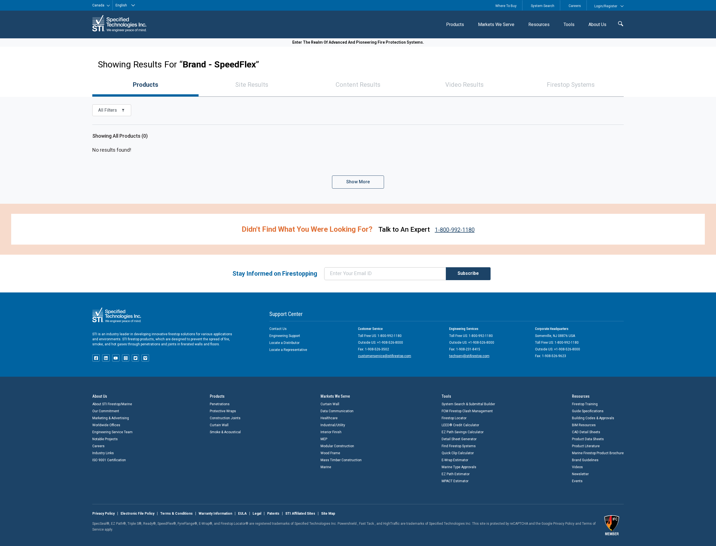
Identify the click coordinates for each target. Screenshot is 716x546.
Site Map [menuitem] (328, 513)
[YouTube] (115, 358)
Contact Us (278, 329)
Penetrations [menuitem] (220, 404)
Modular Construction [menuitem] (337, 446)
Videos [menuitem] (577, 467)
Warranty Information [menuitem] (215, 513)
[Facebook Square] (96, 358)
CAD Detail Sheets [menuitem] (586, 432)
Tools (569, 24)
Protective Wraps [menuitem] (223, 411)
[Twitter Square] (135, 358)
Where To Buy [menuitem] (506, 6)
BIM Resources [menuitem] (584, 425)
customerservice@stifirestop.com (384, 356)
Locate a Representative (288, 350)
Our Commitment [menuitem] (105, 411)
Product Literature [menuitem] (586, 446)
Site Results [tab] (251, 84)
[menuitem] (455, 24)
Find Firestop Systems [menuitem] (459, 446)
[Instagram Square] (125, 358)
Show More (358, 181)
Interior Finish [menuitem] (331, 432)
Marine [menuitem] (326, 467)
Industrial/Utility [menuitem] (333, 425)
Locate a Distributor (284, 343)
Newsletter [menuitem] (580, 474)
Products (455, 24)
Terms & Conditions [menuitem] (176, 513)
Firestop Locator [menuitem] (454, 418)
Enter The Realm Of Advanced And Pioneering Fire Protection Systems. (358, 42)
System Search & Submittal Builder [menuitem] (468, 404)
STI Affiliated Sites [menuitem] (300, 513)
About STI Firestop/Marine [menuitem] (112, 404)
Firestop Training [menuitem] (585, 404)
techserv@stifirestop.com (469, 356)
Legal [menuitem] (257, 513)
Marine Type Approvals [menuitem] (459, 467)
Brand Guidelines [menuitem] (585, 460)
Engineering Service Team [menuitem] (112, 432)
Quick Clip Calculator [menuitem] (458, 453)
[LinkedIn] (105, 358)
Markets (496, 24)
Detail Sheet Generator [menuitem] (459, 439)
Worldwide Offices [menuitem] (106, 425)
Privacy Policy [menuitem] (103, 513)
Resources (539, 24)
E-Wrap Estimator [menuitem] (455, 460)
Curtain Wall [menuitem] (219, 425)
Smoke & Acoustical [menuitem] (225, 432)
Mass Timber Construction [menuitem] (341, 460)
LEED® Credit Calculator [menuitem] (460, 425)
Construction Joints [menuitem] (225, 418)
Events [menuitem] (577, 481)
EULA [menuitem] (242, 513)
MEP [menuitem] (324, 439)
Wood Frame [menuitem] (330, 453)
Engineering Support (284, 336)
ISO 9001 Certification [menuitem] (109, 460)
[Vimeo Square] (145, 358)
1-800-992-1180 (455, 229)
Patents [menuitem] (273, 513)
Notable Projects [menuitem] (105, 439)
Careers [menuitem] (575, 6)
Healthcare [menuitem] (329, 418)
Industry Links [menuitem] (103, 453)
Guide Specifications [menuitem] (588, 411)
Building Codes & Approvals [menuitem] (593, 418)
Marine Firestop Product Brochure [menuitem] (598, 453)
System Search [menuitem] (542, 6)
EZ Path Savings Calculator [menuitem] (463, 432)
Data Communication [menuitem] (337, 411)
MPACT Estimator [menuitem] (455, 481)
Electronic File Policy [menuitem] (137, 513)
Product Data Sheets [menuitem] (588, 439)
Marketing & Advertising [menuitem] (110, 418)
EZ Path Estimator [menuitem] (456, 474)
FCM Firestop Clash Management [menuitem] (467, 411)
